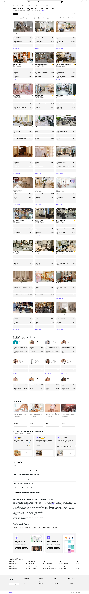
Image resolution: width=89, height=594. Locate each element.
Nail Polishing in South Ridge (47, 561)
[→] (76, 415)
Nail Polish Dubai (39, 5)
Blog (24, 583)
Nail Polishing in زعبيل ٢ (12, 561)
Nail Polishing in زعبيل (12, 566)
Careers (25, 580)
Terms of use (56, 583)
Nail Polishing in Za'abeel (13, 568)
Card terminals (41, 583)
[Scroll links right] (80, 566)
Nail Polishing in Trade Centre (63, 563)
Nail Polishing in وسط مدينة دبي (31, 568)
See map (42, 10)
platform (54, 503)
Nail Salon (18, 5)
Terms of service (56, 581)
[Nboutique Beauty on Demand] (36, 415)
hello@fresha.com (58, 506)
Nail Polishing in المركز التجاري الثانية (48, 566)
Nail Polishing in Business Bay (47, 563)
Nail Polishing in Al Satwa (63, 561)
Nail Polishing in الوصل (62, 568)
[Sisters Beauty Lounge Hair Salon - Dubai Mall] (20, 415)
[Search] (62, 2)
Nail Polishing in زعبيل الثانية (30, 563)
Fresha (16, 502)
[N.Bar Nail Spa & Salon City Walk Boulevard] (68, 415)
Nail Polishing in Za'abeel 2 (13, 563)
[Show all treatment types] (75, 14)
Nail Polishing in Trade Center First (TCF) (49, 568)
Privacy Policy (56, 580)
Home (14, 5)
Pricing (40, 581)
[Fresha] (4, 1)
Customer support (27, 581)
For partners (41, 580)
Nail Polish (23, 5)
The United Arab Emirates (30, 5)
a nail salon (28, 504)
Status (40, 586)
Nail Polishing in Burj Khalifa (30, 561)
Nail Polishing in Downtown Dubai (31, 566)
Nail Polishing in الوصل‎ (62, 566)
